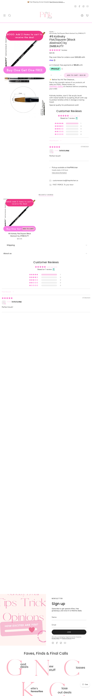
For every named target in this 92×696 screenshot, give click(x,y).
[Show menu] (4, 15)
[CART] (87, 15)
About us (7, 253)
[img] (54, 147)
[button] (55, 50)
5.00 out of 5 (75, 116)
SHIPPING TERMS (56, 86)
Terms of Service (66, 638)
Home (51, 31)
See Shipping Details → (57, 2)
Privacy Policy (55, 638)
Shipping (11, 245)
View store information (59, 173)
